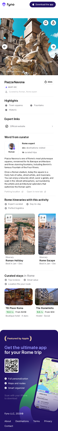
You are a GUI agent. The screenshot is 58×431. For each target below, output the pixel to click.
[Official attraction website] (29, 126)
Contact (9, 426)
